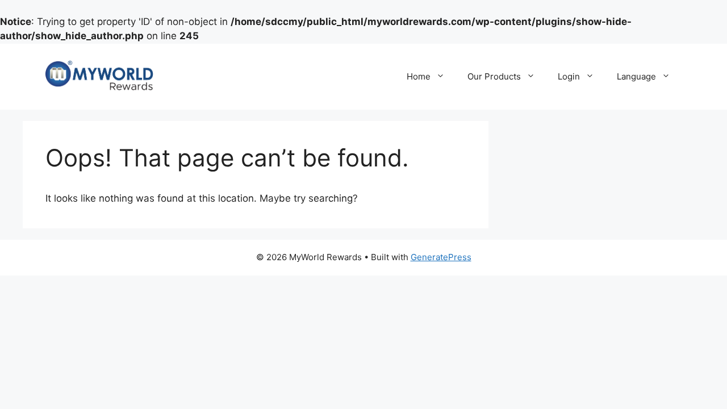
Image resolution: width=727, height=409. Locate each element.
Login (569, 76)
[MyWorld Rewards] (99, 75)
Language (636, 76)
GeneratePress (441, 257)
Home (419, 76)
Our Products (494, 76)
